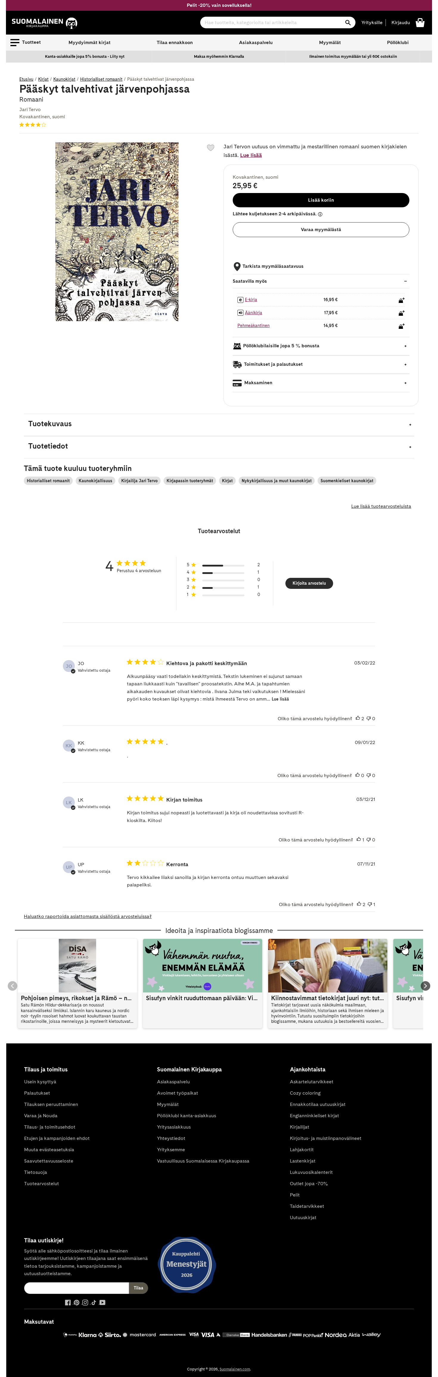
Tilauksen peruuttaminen (51, 1104)
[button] (25, 43)
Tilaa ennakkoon (175, 42)
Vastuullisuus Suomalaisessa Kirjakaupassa (203, 1161)
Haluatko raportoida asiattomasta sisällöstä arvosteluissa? (88, 916)
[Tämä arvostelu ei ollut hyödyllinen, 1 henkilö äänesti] (370, 904)
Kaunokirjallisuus (95, 480)
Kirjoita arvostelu (309, 583)
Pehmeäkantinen (253, 325)
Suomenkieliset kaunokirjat (347, 480)
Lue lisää (251, 155)
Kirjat (43, 79)
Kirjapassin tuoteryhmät (190, 480)
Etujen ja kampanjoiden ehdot (57, 1138)
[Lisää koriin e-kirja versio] (402, 300)
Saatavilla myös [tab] (250, 281)
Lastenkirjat (303, 1161)
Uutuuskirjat (303, 1217)
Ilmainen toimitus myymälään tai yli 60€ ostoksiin (353, 56)
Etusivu (26, 79)
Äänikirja (253, 312)
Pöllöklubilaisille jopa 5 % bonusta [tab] (281, 345)
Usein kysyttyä (40, 1082)
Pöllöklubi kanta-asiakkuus (186, 1115)
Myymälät (330, 42)
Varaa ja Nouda (41, 1115)
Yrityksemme (171, 1149)
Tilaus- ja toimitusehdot (49, 1127)
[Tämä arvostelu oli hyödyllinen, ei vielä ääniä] (357, 775)
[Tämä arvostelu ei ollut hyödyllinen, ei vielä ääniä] (368, 719)
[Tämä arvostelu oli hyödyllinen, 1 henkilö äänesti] (359, 840)
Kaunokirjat (64, 79)
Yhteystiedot (171, 1138)
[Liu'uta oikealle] (425, 986)
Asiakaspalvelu (256, 42)
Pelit (295, 1195)
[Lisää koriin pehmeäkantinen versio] (402, 326)
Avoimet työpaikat (177, 1093)
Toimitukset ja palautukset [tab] (273, 364)
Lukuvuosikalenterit (311, 1172)
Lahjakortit (302, 1149)
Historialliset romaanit (101, 79)
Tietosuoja (35, 1172)
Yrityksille (372, 22)
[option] (85, 57)
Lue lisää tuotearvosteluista (381, 506)
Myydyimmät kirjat (90, 42)
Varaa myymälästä (321, 229)
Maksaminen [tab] (257, 382)
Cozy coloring (305, 1093)
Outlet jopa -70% (309, 1183)
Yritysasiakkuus (174, 1127)
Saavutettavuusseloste (48, 1161)
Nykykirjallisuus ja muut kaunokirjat (277, 480)
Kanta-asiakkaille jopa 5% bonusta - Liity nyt (85, 56)
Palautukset (37, 1093)
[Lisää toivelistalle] (210, 147)
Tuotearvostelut (41, 1183)
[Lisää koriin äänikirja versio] (402, 313)
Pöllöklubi (398, 42)
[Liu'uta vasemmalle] (12, 986)
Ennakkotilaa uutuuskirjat (318, 1104)
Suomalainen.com (235, 1369)
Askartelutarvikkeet (311, 1082)
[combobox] (277, 22)
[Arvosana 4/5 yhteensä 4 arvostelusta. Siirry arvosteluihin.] (33, 124)
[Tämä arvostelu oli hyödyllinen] (358, 719)
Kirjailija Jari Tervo (139, 480)
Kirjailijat (299, 1127)
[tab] (219, 425)
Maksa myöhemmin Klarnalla (219, 56)
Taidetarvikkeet (307, 1206)
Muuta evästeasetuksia (49, 1149)
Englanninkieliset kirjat (314, 1115)
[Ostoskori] (420, 22)
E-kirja (251, 299)
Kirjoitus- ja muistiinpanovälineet (325, 1138)
